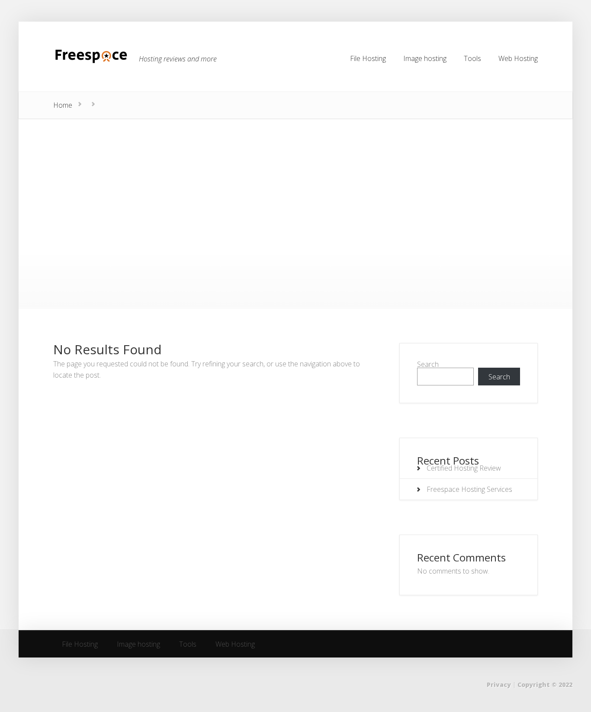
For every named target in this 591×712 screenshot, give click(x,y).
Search (428, 364)
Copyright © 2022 (544, 684)
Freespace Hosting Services (469, 489)
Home (62, 105)
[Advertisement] (295, 183)
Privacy (499, 684)
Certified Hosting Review (464, 468)
